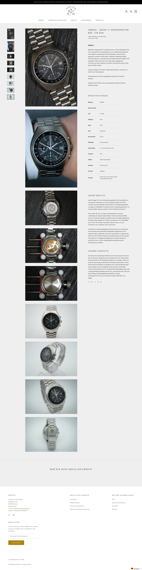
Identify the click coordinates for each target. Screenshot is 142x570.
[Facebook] (95, 282)
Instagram (86, 20)
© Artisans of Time (16, 559)
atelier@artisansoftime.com (21, 508)
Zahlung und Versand (118, 502)
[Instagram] (13, 515)
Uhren (41, 20)
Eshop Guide (27, 564)
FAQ (113, 499)
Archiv (74, 20)
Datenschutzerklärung (77, 506)
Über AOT (115, 506)
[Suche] (131, 11)
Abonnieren (16, 542)
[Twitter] (98, 282)
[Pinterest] (100, 282)
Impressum (73, 499)
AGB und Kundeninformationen (80, 509)
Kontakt (114, 509)
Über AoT (100, 20)
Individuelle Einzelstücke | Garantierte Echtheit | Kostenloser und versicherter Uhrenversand (71, 2)
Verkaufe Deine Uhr (57, 20)
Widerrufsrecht (75, 502)
